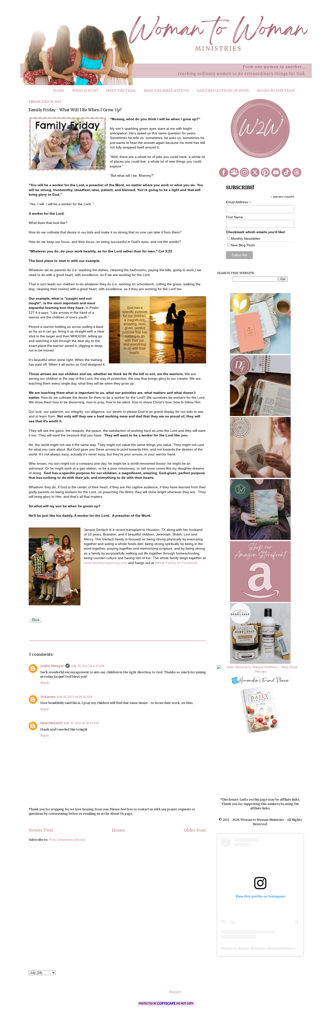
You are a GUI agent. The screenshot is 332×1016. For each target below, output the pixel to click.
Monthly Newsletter (245, 238)
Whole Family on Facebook (176, 563)
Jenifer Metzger (52, 666)
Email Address (238, 202)
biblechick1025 (51, 723)
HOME (58, 90)
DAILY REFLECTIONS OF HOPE (223, 90)
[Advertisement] (260, 766)
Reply (44, 682)
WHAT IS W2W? (85, 90)
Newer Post (41, 830)
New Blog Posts (243, 245)
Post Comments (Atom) (67, 839)
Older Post (195, 830)
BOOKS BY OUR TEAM (276, 90)
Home (118, 830)
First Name (234, 217)
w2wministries (281, 948)
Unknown (47, 697)
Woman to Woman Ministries (243, 948)
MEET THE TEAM (121, 90)
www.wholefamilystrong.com (105, 563)
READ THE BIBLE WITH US (166, 90)
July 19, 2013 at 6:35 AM (87, 666)
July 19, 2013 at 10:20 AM (74, 697)
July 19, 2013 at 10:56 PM (81, 723)
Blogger (175, 992)
